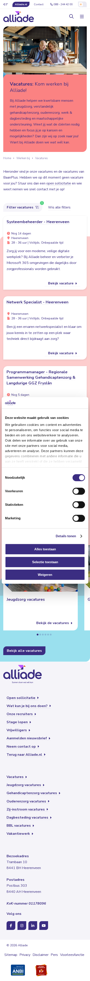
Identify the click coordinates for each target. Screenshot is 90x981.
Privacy (24, 954)
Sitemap (10, 954)
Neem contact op (22, 746)
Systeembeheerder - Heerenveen (38, 221)
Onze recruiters (20, 714)
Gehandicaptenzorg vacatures (32, 793)
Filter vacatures (20, 207)
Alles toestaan (45, 549)
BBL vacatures (19, 825)
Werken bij (23, 158)
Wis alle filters (59, 207)
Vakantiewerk (19, 833)
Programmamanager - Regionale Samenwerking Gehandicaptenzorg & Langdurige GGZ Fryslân (41, 377)
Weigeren (45, 575)
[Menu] (81, 16)
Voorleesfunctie (72, 954)
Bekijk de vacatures (53, 623)
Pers (54, 954)
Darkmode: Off (82, 4)
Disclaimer (40, 954)
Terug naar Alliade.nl (25, 754)
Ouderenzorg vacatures (27, 801)
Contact (38, 4)
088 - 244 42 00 (63, 4)
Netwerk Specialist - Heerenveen (37, 302)
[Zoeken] (71, 16)
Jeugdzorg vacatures (26, 599)
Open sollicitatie (21, 697)
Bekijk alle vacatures (24, 650)
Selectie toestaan (45, 562)
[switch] (79, 491)
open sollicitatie (58, 183)
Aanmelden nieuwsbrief (27, 738)
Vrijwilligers (17, 730)
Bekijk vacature (61, 283)
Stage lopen (18, 722)
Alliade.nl (21, 4)
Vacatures (41, 158)
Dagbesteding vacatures (28, 817)
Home (7, 158)
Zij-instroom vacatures (26, 809)
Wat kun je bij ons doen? (27, 706)
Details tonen (66, 536)
